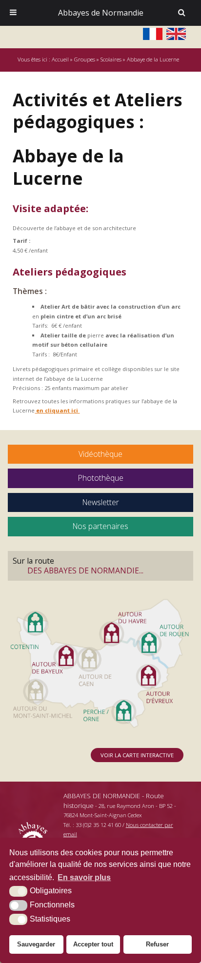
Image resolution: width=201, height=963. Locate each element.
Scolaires (110, 59)
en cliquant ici (57, 410)
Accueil (60, 59)
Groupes (84, 59)
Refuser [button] (157, 944)
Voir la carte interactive (137, 755)
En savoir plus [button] (84, 877)
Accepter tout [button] (93, 944)
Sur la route (78, 565)
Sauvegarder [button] (36, 944)
